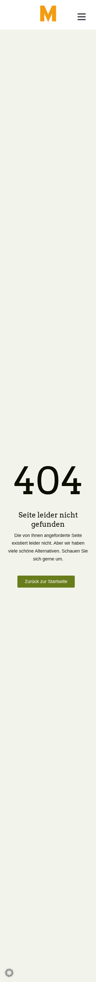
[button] (46, 582)
